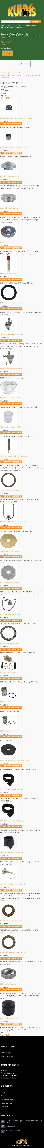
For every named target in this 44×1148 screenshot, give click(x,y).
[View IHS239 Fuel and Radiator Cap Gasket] (16, 310)
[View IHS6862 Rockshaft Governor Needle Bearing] (16, 154)
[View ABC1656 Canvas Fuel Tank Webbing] (16, 796)
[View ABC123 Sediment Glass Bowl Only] (16, 405)
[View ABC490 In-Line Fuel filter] (16, 679)
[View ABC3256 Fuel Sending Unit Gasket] (16, 927)
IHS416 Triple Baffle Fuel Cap (9, 1018)
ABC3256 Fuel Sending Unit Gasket (11, 921)
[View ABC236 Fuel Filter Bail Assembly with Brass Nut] (16, 529)
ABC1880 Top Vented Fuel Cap (10, 176)
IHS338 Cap (3, 242)
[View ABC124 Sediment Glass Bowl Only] (16, 434)
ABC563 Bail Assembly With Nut (10, 614)
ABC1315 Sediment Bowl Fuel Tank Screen (13, 456)
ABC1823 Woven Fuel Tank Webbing (11, 821)
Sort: (2, 91)
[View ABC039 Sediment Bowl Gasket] (16, 497)
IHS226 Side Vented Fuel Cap (9, 208)
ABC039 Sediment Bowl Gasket (10, 490)
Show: (2, 89)
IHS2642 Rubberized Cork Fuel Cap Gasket (13, 952)
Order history (5, 1053)
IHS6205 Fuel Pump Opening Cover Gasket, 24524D (16, 118)
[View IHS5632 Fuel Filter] (16, 709)
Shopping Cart (7, 42)
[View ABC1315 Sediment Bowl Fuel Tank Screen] (16, 463)
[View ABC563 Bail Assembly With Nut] (16, 621)
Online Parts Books (7, 1099)
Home (2, 73)
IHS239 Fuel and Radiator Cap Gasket (12, 303)
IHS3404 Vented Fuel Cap (8, 274)
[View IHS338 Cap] (16, 249)
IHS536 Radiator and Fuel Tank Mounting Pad (14, 760)
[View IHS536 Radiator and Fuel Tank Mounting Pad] (16, 767)
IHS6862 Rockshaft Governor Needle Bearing (14, 147)
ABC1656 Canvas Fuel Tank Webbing (11, 789)
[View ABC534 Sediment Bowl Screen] (16, 589)
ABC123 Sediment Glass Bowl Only (11, 398)
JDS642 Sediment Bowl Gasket (9, 643)
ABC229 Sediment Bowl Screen (10, 551)
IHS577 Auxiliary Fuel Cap (8, 984)
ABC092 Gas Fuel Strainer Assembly (11, 334)
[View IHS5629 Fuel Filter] (16, 738)
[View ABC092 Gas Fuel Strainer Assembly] (16, 341)
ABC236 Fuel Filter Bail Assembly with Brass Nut (15, 522)
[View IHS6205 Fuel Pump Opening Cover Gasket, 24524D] (16, 125)
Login (7, 53)
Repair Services (6, 1103)
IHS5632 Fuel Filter (6, 702)
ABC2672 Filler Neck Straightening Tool (12, 884)
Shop (7, 73)
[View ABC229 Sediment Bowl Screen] (16, 558)
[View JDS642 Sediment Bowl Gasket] (16, 650)
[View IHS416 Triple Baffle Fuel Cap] (16, 1025)
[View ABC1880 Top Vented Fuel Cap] (16, 183)
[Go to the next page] (7, 98)
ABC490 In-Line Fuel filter (8, 673)
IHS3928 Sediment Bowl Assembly (11, 369)
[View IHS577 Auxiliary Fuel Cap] (16, 991)
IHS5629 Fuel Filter (6, 731)
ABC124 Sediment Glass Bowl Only (11, 427)
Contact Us (4, 1107)
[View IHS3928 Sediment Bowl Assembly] (16, 375)
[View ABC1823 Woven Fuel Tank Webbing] (16, 828)
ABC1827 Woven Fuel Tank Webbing (11, 852)
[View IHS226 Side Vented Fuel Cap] (16, 215)
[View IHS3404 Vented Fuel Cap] (16, 280)
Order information (7, 1056)
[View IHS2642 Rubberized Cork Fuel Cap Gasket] (16, 959)
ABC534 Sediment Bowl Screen (10, 583)
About (3, 1096)
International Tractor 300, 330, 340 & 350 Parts (20, 75)
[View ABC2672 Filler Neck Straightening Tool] (16, 891)
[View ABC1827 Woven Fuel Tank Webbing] (16, 859)
